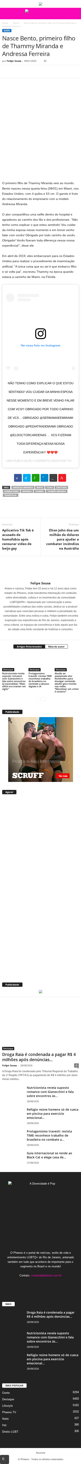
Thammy (39, 491)
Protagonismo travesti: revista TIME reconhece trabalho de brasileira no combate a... (49, 1135)
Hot (4, 1425)
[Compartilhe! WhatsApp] (36, 478)
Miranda (27, 491)
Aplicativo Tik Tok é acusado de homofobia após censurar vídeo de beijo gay (18, 539)
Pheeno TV (9, 1412)
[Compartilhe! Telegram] (44, 478)
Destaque (8, 669)
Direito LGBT (10, 1431)
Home (5, 22)
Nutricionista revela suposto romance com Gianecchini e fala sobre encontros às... (50, 1092)
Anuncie (40, 1452)
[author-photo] (40, 568)
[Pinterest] (26, 71)
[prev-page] (38, 699)
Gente (16, 22)
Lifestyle (7, 1405)
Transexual (10, 495)
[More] (46, 71)
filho (49, 487)
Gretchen (61, 487)
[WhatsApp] (36, 71)
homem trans (11, 491)
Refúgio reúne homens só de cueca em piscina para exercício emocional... (52, 1113)
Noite (5, 1418)
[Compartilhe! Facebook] (18, 478)
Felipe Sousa (14, 60)
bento (40, 487)
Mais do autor (56, 646)
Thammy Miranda (57, 491)
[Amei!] (62, 478)
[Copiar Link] (53, 478)
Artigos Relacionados (29, 646)
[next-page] (43, 699)
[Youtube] (54, 1283)
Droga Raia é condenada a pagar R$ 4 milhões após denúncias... (39, 1057)
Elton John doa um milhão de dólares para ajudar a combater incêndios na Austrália (62, 539)
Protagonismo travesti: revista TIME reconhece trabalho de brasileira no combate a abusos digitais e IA (40, 680)
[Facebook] (6, 71)
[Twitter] (16, 71)
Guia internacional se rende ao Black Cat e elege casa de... (49, 1155)
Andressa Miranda (23, 487)
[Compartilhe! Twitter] (27, 478)
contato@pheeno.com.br (46, 1275)
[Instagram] (38, 635)
